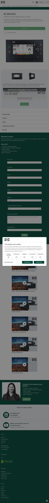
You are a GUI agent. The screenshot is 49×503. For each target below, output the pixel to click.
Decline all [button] (27, 262)
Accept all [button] (39, 262)
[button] (9, 262)
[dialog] (24, 251)
